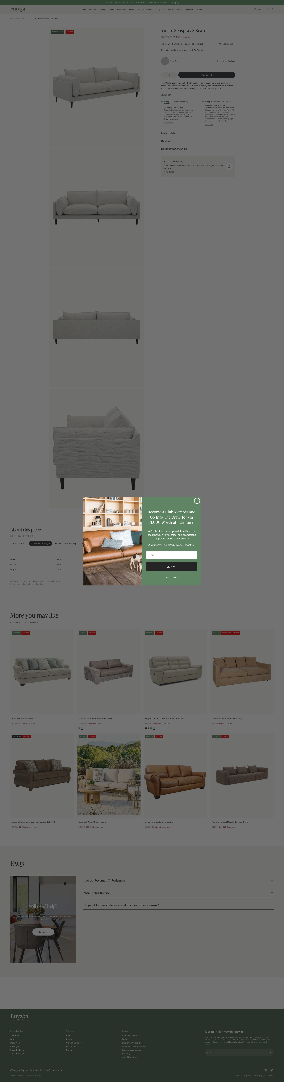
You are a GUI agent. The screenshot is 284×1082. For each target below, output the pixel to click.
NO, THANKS (172, 577)
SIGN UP (171, 566)
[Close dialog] (197, 500)
